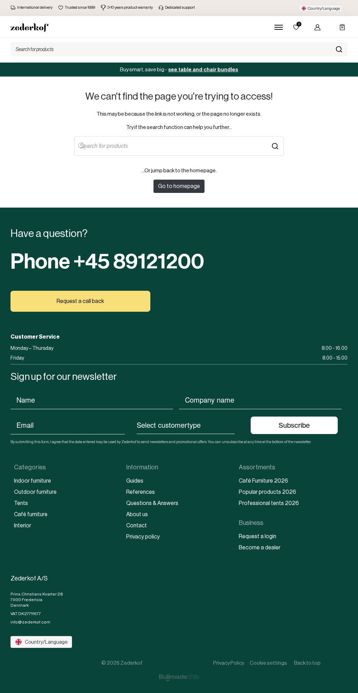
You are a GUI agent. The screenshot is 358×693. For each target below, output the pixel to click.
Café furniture (31, 514)
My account (315, 27)
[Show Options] (238, 425)
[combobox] (186, 425)
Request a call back (80, 301)
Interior (22, 525)
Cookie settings (268, 663)
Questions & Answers (152, 503)
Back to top (307, 663)
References (140, 492)
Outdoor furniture (35, 492)
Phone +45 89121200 (107, 261)
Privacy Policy (228, 663)
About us (137, 514)
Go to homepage (179, 186)
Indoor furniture (32, 480)
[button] (320, 8)
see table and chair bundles (203, 69)
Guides (134, 480)
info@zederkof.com (30, 622)
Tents (21, 503)
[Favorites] (296, 27)
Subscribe (294, 425)
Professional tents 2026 (269, 503)
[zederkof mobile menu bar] (278, 27)
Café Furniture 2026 (263, 480)
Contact (136, 525)
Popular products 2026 (267, 492)
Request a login (257, 536)
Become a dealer (259, 547)
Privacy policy (143, 536)
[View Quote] (339, 27)
